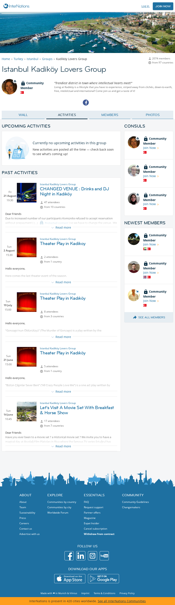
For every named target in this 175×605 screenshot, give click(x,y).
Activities (67, 115)
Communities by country (61, 502)
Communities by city (59, 507)
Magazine (90, 518)
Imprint (85, 593)
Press (22, 518)
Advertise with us (29, 534)
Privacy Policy (127, 593)
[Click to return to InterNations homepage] (17, 5)
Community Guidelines (135, 502)
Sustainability (27, 512)
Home (6, 59)
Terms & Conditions (104, 593)
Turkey (18, 59)
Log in (145, 6)
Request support (93, 507)
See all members (151, 317)
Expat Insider (91, 523)
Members (109, 115)
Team (22, 507)
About (22, 502)
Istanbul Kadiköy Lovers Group (58, 184)
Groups (47, 59)
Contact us (25, 528)
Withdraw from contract (99, 534)
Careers (24, 523)
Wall (23, 115)
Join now (163, 6)
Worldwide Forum (57, 512)
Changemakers (131, 507)
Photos (153, 115)
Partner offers (92, 512)
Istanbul (32, 59)
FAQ (86, 502)
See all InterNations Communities (122, 601)
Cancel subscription (95, 528)
